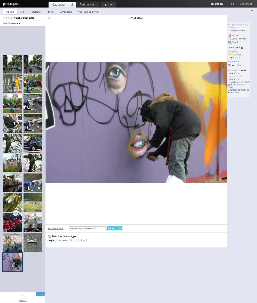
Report (234, 35)
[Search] (252, 11)
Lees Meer (246, 3)
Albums (10, 11)
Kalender (35, 11)
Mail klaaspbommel (88, 11)
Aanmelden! (88, 4)
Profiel (50, 11)
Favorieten (66, 11)
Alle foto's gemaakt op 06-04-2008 (238, 91)
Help (231, 3)
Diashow (23, 300)
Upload (108, 4)
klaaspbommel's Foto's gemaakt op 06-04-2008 (238, 84)
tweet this (114, 228)
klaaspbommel (235, 30)
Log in (231, 57)
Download (236, 42)
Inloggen (217, 3)
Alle (22, 11)
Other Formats (238, 38)
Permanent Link (55, 228)
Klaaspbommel (62, 4)
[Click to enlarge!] (136, 122)
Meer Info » (233, 79)
